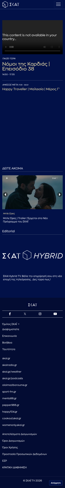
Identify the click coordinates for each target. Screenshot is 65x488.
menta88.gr (9, 398)
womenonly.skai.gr (13, 425)
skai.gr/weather (11, 372)
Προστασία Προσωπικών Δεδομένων (24, 454)
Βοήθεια (7, 342)
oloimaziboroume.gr (14, 385)
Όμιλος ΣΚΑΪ (10, 324)
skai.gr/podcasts (12, 378)
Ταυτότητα (8, 349)
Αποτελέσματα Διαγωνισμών (19, 434)
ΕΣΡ (4, 461)
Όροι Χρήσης (10, 447)
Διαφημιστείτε (10, 329)
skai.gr (6, 358)
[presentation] (5, 194)
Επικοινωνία (9, 336)
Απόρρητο (56, 483)
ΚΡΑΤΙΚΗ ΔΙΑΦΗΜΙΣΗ (14, 467)
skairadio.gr (9, 365)
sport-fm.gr (9, 392)
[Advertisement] (32, 134)
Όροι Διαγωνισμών (13, 441)
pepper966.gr (10, 405)
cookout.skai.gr (11, 418)
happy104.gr (9, 412)
